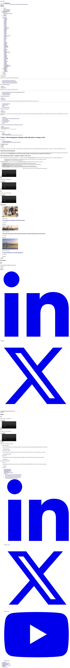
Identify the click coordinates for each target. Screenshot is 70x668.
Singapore (5, 55)
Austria (5, 20)
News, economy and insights (8, 472)
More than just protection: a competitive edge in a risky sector (11, 142)
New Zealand (6, 46)
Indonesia (5, 38)
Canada (5, 24)
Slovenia (5, 57)
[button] (4, 8)
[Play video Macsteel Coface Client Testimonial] (1, 176)
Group (5, 34)
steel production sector (11, 152)
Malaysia (5, 43)
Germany (5, 33)
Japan (5, 40)
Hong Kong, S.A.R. (7, 35)
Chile (5, 25)
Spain (5, 59)
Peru (5, 48)
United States (6, 66)
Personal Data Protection (6, 663)
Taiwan (5, 62)
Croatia (5, 27)
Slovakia (5, 56)
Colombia (5, 26)
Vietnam (5, 67)
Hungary (5, 36)
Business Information (7, 470)
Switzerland (6, 61)
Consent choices (4, 666)
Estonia (5, 30)
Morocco (5, 45)
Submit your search (13, 129)
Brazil (5, 22)
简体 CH (5, 69)
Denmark (5, 28)
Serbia (5, 54)
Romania (5, 52)
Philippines (6, 49)
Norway (5, 47)
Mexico (5, 44)
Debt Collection (6, 471)
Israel (5, 39)
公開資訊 (3, 665)
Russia (5, 53)
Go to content (2, 1)
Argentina (5, 18)
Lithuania (5, 42)
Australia (5, 19)
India (5, 37)
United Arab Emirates (7, 65)
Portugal (5, 51)
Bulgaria (5, 23)
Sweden (5, 60)
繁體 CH (5, 70)
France (5, 32)
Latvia (5, 41)
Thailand (5, 63)
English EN (6, 71)
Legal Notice (4, 662)
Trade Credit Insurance (7, 469)
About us (5, 473)
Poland (5, 50)
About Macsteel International (6, 141)
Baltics (5, 21)
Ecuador (5, 29)
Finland (5, 31)
